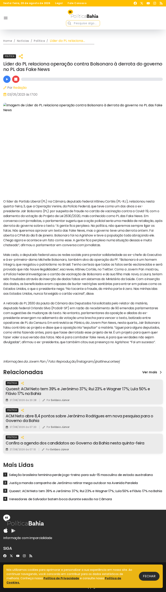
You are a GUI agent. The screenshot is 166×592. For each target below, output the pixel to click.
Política (9, 56)
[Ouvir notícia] (7, 79)
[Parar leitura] (15, 79)
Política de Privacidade (61, 578)
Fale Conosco (77, 3)
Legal (59, 3)
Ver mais (149, 372)
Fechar (149, 576)
